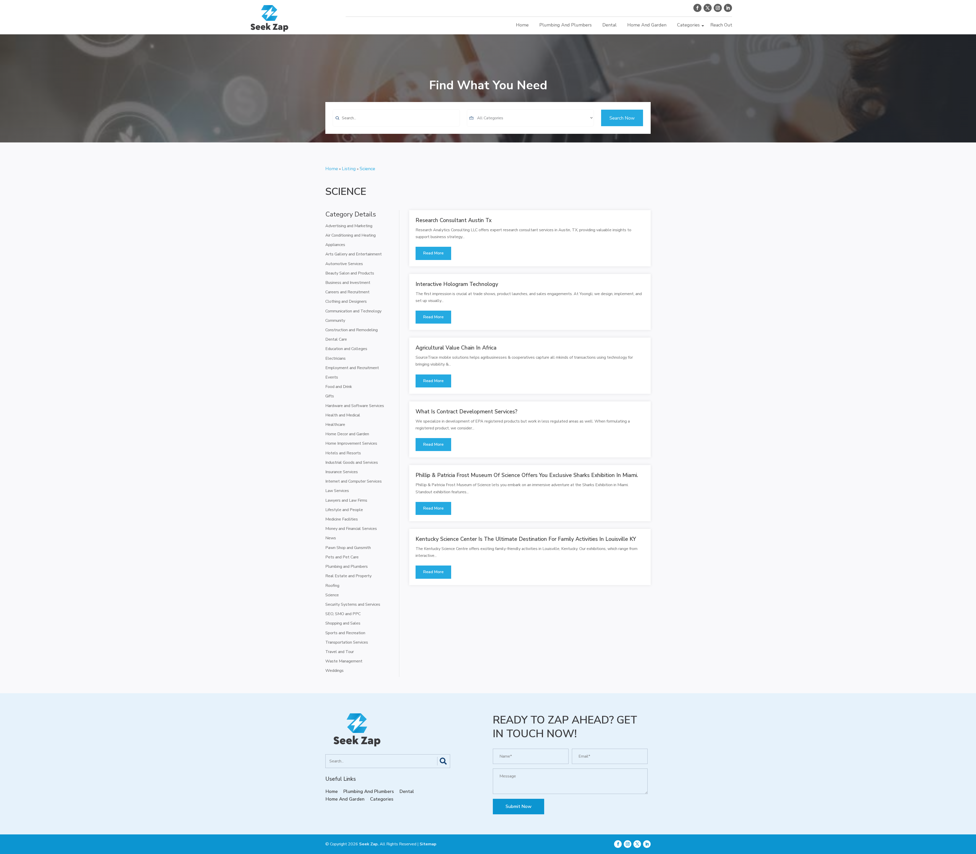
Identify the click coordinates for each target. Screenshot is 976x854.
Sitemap (428, 844)
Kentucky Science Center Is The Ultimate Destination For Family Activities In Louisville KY (526, 539)
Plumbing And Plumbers (565, 25)
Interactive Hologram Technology (457, 284)
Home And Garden (646, 25)
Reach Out (721, 25)
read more (433, 253)
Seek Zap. (369, 844)
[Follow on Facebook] (697, 8)
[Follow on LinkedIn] (728, 8)
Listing (349, 169)
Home (522, 25)
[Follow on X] (708, 8)
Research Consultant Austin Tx (454, 220)
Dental (609, 25)
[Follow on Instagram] (718, 8)
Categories (688, 25)
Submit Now (518, 806)
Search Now (622, 118)
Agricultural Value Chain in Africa (456, 347)
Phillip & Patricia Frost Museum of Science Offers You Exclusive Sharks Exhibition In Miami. (527, 475)
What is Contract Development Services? (466, 411)
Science (367, 169)
